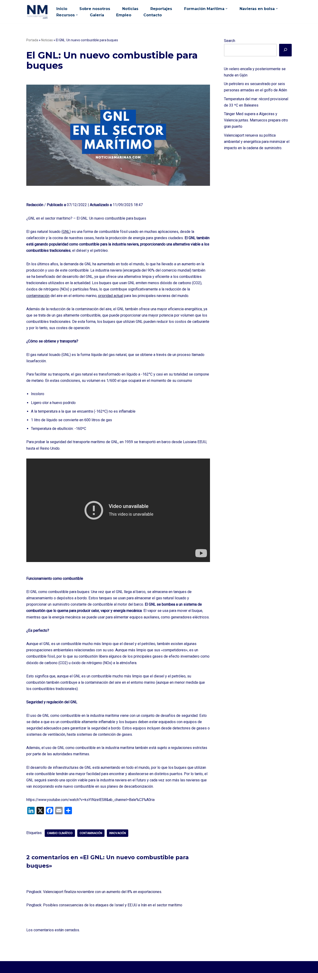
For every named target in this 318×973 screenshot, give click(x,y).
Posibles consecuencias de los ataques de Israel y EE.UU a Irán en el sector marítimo (112, 905)
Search (229, 40)
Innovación (117, 833)
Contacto (152, 15)
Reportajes (161, 9)
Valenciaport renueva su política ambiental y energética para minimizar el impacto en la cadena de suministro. (256, 141)
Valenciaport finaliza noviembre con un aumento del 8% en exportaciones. (102, 892)
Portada (32, 40)
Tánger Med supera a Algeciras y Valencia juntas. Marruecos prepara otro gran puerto (256, 120)
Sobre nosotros (94, 9)
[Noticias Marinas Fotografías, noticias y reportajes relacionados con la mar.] (37, 11)
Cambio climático (60, 833)
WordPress (78, 967)
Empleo (123, 15)
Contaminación (91, 833)
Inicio (61, 9)
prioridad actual (110, 295)
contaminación (38, 295)
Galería (97, 15)
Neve (30, 967)
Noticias (130, 9)
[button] (226, 9)
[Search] (285, 50)
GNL (66, 231)
